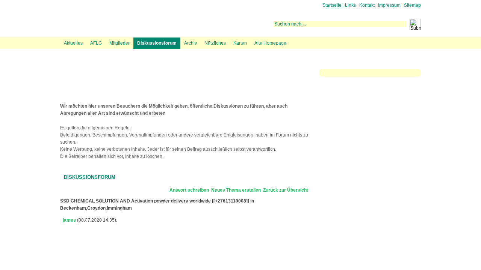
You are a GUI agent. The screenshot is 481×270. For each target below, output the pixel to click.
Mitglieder (119, 43)
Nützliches (215, 43)
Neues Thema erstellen (236, 190)
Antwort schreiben (189, 190)
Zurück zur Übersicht (285, 190)
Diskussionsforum (157, 43)
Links (350, 5)
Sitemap (412, 5)
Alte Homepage (270, 43)
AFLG (96, 43)
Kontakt (367, 5)
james (69, 220)
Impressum (389, 5)
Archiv (190, 43)
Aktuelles (73, 43)
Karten (240, 43)
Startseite (332, 5)
